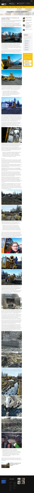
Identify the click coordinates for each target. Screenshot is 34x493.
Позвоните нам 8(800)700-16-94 (27, 61)
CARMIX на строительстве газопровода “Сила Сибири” (15, 464)
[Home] (3, 4)
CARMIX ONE (26, 49)
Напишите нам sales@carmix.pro (27, 64)
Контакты (10, 490)
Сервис (10, 486)
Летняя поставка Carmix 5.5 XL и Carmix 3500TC (29, 23)
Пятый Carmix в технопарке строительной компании (29, 20)
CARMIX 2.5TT (26, 47)
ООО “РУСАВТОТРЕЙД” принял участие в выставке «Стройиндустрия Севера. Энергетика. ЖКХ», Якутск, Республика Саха (29, 26)
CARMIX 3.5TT (26, 45)
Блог (10, 484)
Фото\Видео (10, 485)
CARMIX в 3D (14, 486)
